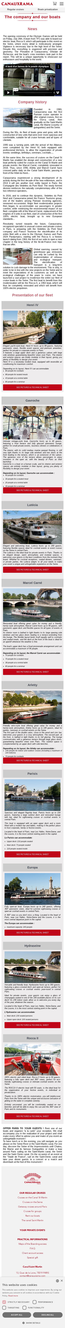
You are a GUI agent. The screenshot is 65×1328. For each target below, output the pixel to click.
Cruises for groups (32, 1211)
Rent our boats (32, 1215)
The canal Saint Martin (33, 1220)
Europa (32, 867)
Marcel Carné (32, 582)
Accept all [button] (16, 1315)
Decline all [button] (48, 1315)
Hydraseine (32, 945)
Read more (13, 1295)
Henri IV (32, 305)
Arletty (32, 685)
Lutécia (32, 505)
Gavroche (32, 400)
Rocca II (32, 1038)
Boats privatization (48, 9)
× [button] (61, 1281)
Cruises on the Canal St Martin (32, 1197)
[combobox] (57, 1280)
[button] (32, 1323)
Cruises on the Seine (32, 1202)
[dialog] (32, 1302)
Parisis (32, 773)
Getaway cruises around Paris (32, 1206)
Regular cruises (15, 9)
